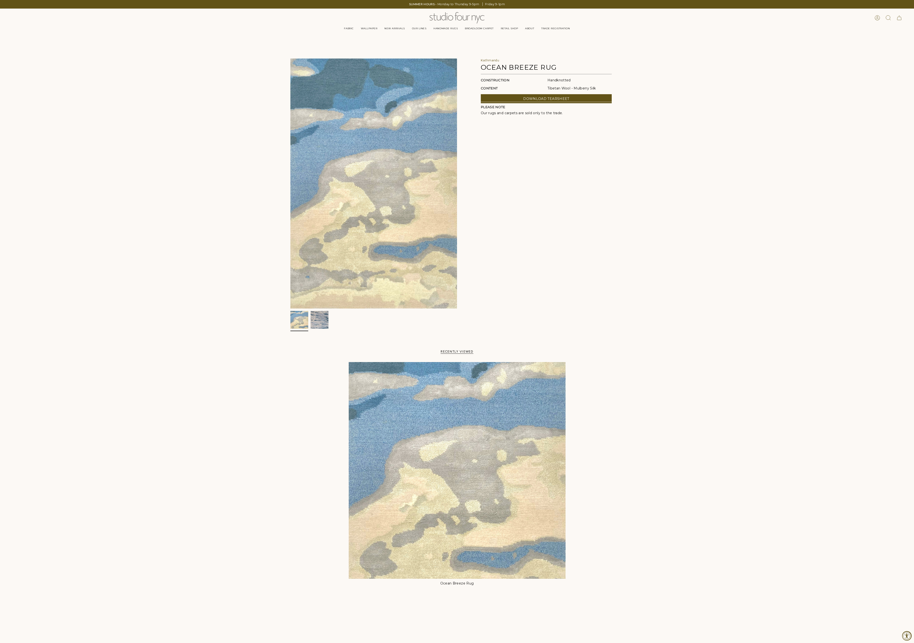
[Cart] (899, 18)
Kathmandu (490, 60)
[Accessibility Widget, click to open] (907, 636)
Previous (290, 183)
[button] (348, 29)
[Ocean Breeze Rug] (457, 470)
